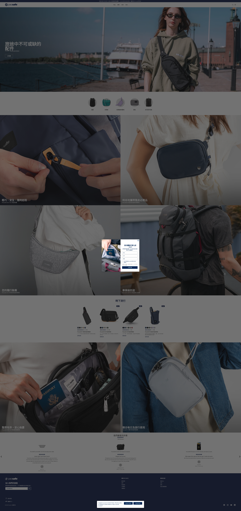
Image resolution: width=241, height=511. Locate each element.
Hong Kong (137, 503)
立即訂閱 (130, 267)
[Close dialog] (138, 240)
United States (128, 503)
